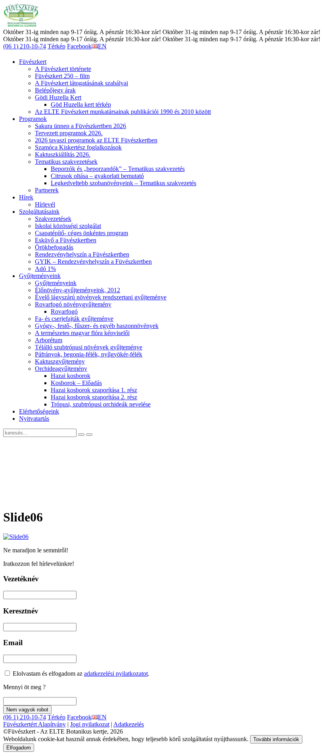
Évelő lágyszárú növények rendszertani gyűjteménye (100, 297)
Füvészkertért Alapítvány (34, 724)
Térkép (56, 46)
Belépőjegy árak (55, 90)
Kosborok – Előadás (76, 382)
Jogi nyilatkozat (89, 724)
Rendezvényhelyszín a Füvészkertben (82, 254)
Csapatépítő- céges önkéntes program (81, 233)
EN (102, 46)
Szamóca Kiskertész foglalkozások (78, 147)
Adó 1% (45, 268)
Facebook (79, 46)
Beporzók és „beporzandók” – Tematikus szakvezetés (118, 168)
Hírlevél (45, 204)
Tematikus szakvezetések (66, 161)
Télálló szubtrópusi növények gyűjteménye (88, 347)
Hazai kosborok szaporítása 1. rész (94, 390)
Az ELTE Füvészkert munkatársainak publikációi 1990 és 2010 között (123, 111)
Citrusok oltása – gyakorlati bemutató (97, 175)
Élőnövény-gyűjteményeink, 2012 (77, 290)
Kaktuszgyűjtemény (60, 361)
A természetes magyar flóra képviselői (82, 333)
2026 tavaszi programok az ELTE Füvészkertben (96, 140)
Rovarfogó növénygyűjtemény (73, 304)
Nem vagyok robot (27, 710)
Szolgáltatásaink (39, 211)
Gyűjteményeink (40, 275)
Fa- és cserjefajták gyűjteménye (74, 318)
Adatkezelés (128, 724)
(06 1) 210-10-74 (24, 46)
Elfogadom (18, 748)
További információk (276, 739)
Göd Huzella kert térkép (81, 104)
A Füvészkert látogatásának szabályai (81, 83)
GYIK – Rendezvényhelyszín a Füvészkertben (93, 261)
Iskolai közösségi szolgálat (68, 225)
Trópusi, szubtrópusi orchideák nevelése (101, 404)
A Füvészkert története (63, 68)
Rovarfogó (64, 311)
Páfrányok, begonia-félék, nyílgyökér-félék (88, 354)
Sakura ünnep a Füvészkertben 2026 (80, 126)
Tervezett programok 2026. (69, 133)
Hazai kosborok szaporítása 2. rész (94, 397)
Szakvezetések (53, 218)
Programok (33, 118)
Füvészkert (32, 61)
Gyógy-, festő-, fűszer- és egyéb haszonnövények (97, 325)
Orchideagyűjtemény (61, 368)
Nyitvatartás (34, 418)
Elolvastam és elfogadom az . (80, 673)
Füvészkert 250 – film (62, 76)
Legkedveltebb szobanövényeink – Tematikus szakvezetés (123, 183)
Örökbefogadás (54, 247)
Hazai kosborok (70, 375)
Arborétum (48, 340)
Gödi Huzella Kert (58, 97)
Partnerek (47, 190)
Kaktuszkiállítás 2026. (62, 154)
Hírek (26, 197)
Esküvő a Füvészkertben (65, 240)
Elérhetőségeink (39, 411)
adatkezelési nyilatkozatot (116, 673)
